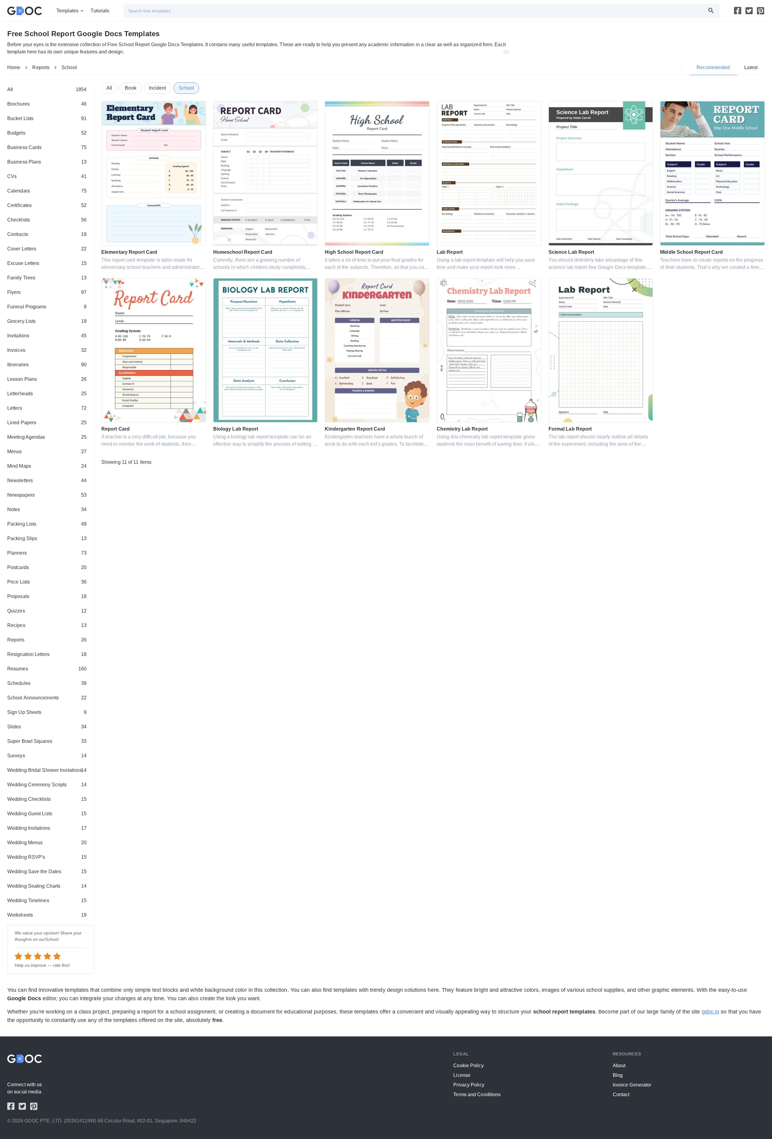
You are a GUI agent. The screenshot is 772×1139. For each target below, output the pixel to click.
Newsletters (47, 480)
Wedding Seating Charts (47, 886)
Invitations (47, 335)
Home (13, 67)
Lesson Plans (47, 379)
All (47, 89)
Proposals (47, 596)
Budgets (47, 132)
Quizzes (47, 610)
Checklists (47, 219)
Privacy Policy (468, 1084)
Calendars (47, 190)
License (461, 1075)
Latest (751, 67)
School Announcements (47, 697)
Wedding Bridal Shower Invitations (47, 770)
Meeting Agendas (47, 437)
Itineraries (47, 364)
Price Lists (47, 581)
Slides (47, 726)
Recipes (47, 625)
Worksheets (47, 915)
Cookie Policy (468, 1065)
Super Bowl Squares (47, 741)
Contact (621, 1094)
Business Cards (47, 147)
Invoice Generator (632, 1084)
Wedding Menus (47, 842)
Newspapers (47, 495)
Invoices (47, 350)
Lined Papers (47, 422)
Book (130, 88)
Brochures (47, 104)
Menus (47, 451)
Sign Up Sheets (47, 712)
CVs (47, 176)
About (619, 1065)
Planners (47, 552)
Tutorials (99, 10)
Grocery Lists (47, 321)
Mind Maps (47, 466)
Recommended (713, 67)
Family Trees (47, 277)
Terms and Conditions (477, 1094)
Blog (618, 1075)
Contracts (47, 234)
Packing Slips (47, 538)
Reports (40, 67)
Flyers (47, 292)
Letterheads (47, 393)
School (69, 67)
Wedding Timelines (47, 900)
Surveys (47, 755)
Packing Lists (47, 524)
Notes (47, 509)
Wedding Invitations (47, 828)
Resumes (47, 668)
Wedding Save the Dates (47, 871)
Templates (67, 10)
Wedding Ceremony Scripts (47, 784)
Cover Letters (47, 248)
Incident (157, 88)
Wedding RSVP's (47, 857)
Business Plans (47, 161)
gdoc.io (711, 1012)
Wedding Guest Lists (47, 813)
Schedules (47, 683)
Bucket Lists (47, 118)
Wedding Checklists (47, 799)
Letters (47, 408)
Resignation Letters (47, 654)
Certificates (47, 205)
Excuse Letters (47, 263)
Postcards (47, 567)
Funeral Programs (47, 306)
